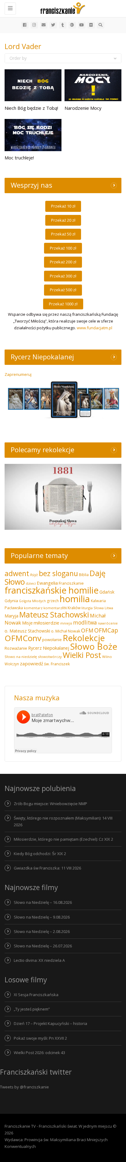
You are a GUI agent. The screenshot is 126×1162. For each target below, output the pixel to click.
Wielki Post (82, 655)
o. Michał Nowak (65, 631)
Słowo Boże (93, 646)
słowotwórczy (50, 656)
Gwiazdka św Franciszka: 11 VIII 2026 (47, 868)
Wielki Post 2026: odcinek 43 (39, 1052)
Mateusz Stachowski (54, 615)
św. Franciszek (57, 664)
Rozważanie (16, 648)
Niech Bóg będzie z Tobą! (31, 108)
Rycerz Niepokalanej (48, 648)
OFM (87, 630)
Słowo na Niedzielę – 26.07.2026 (43, 946)
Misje (27, 623)
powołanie (52, 639)
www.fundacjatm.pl (94, 328)
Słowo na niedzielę (21, 656)
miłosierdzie (46, 623)
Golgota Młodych (32, 601)
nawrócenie (108, 623)
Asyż (34, 574)
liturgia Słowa (92, 608)
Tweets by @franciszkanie (24, 1087)
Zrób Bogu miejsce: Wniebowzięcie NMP (50, 803)
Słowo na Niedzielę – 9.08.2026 (42, 917)
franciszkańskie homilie (51, 590)
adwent (17, 573)
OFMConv (23, 638)
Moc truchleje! (19, 158)
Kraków (74, 607)
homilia (75, 599)
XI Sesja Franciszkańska (36, 994)
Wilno (107, 656)
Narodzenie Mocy (83, 108)
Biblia (84, 574)
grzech (53, 600)
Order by (18, 58)
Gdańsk (106, 592)
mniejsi (66, 623)
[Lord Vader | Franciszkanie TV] (61, 7)
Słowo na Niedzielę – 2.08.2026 (42, 931)
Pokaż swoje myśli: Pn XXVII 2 (40, 1038)
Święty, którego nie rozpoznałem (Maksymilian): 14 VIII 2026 (63, 821)
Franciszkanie (71, 583)
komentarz (33, 608)
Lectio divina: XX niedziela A (39, 960)
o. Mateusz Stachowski (27, 631)
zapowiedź (31, 663)
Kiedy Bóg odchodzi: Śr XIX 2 (40, 853)
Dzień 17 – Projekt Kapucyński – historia (50, 1023)
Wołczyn (12, 663)
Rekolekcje (84, 638)
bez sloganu (58, 573)
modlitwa (85, 622)
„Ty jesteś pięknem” (32, 1009)
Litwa (109, 608)
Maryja (11, 616)
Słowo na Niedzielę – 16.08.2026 (43, 902)
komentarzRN (55, 608)
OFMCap (106, 630)
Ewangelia (47, 583)
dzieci (31, 583)
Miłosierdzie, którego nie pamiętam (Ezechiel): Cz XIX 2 (63, 839)
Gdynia (11, 600)
